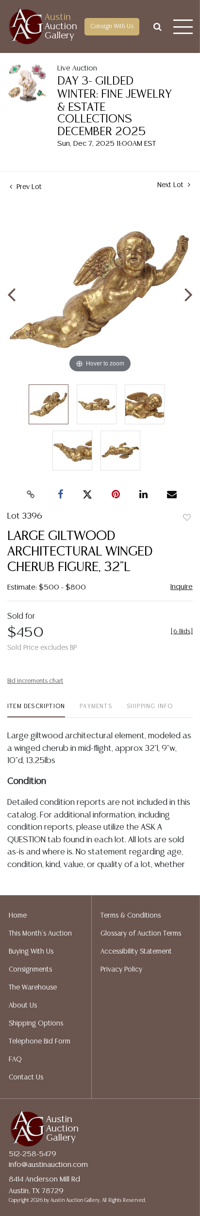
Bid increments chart (35, 681)
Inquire (181, 587)
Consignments (30, 969)
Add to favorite (187, 518)
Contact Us (26, 1077)
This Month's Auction (40, 933)
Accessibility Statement (136, 951)
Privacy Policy (121, 969)
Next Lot (171, 185)
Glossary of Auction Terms (140, 933)
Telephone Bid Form (39, 1041)
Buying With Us (31, 951)
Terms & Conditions (130, 915)
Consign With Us (111, 26)
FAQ (15, 1059)
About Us (23, 1005)
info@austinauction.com (48, 1164)
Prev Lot (28, 187)
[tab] (36, 710)
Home (18, 915)
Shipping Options (36, 1023)
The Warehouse (33, 987)
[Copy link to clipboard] (31, 495)
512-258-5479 (32, 1154)
